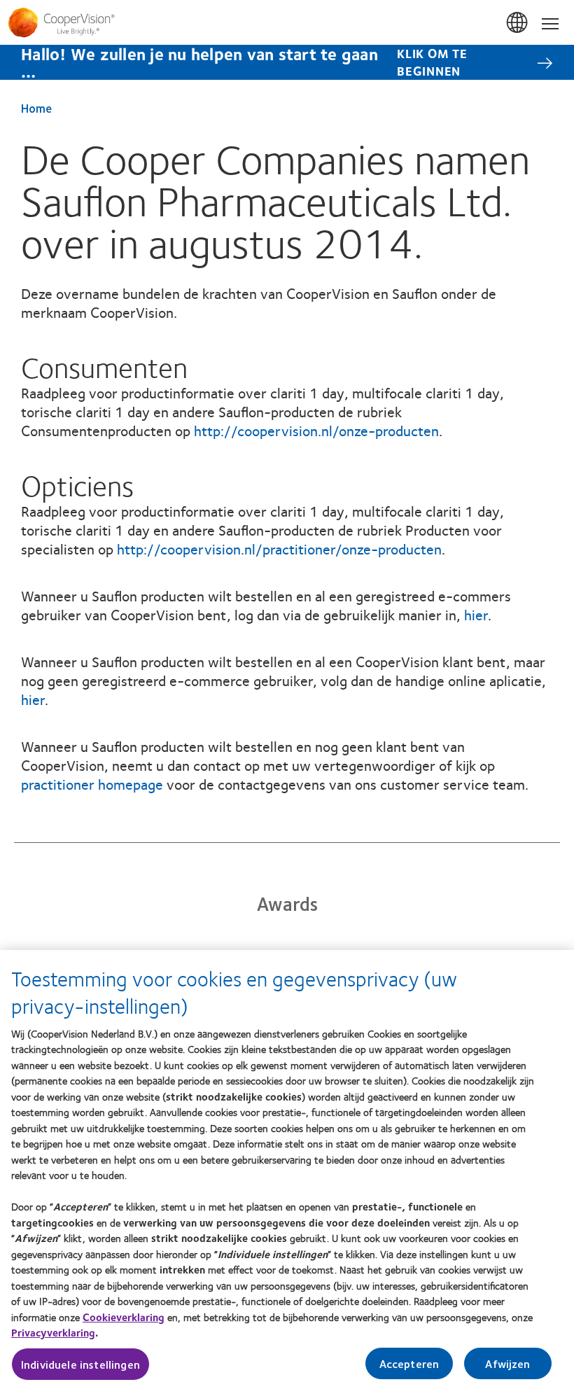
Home (36, 108)
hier (476, 614)
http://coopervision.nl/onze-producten (316, 430)
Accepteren (409, 1363)
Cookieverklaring (123, 1316)
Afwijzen (507, 1363)
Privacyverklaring (53, 1332)
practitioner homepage (92, 783)
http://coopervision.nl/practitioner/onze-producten (279, 548)
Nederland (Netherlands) (518, 23)
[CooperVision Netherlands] (287, 22)
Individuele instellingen (80, 1364)
